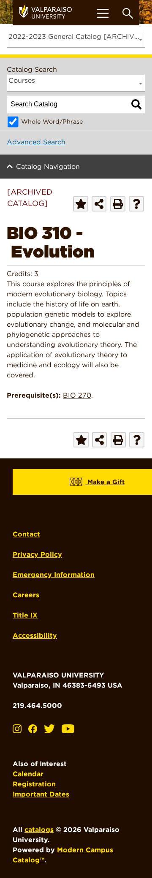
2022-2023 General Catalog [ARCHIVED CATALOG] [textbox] (76, 37)
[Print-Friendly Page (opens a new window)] (117, 203)
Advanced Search (36, 142)
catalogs (39, 830)
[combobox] (76, 39)
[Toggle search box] (127, 13)
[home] (48, 12)
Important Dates (41, 794)
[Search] (136, 104)
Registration (34, 784)
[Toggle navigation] (103, 13)
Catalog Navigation (48, 167)
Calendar (28, 774)
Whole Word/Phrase (52, 121)
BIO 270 (77, 395)
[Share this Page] (99, 203)
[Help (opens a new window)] (136, 203)
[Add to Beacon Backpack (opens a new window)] (80, 203)
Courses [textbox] (21, 80)
